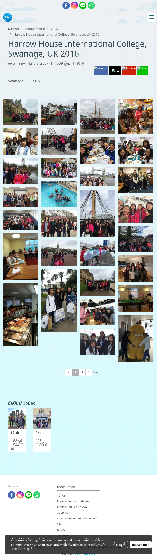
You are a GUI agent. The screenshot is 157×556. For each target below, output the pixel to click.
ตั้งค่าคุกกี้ (119, 544)
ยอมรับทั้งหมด (140, 544)
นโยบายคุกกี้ (25, 549)
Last (96, 372)
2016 (80, 63)
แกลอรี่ (61, 530)
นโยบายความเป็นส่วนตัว (91, 544)
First (60, 372)
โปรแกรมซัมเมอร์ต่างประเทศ (73, 501)
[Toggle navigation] (151, 17)
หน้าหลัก (61, 495)
